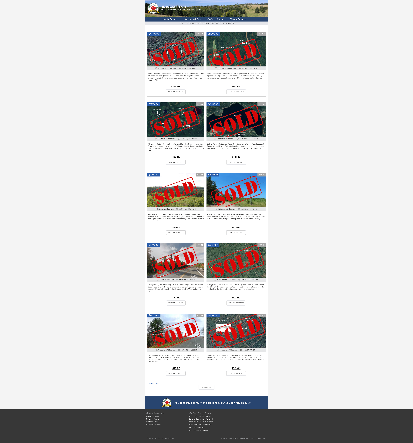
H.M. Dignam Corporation (244, 438)
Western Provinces (238, 19)
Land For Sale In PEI (196, 427)
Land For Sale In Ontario (198, 430)
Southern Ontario (215, 19)
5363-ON (261, 34)
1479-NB (200, 315)
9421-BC (262, 104)
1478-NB (200, 175)
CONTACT (230, 23)
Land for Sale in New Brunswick (201, 419)
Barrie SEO (151, 438)
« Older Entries (154, 383)
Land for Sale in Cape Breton (200, 416)
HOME (181, 23)
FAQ (212, 23)
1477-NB (262, 245)
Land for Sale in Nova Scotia (200, 425)
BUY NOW (220, 23)
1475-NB (262, 175)
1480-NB (200, 245)
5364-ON (199, 34)
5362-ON (261, 315)
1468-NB (200, 104)
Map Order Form (202, 23)
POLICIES (190, 23)
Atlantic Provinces (170, 19)
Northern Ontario (193, 19)
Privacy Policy (261, 438)
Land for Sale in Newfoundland (201, 422)
